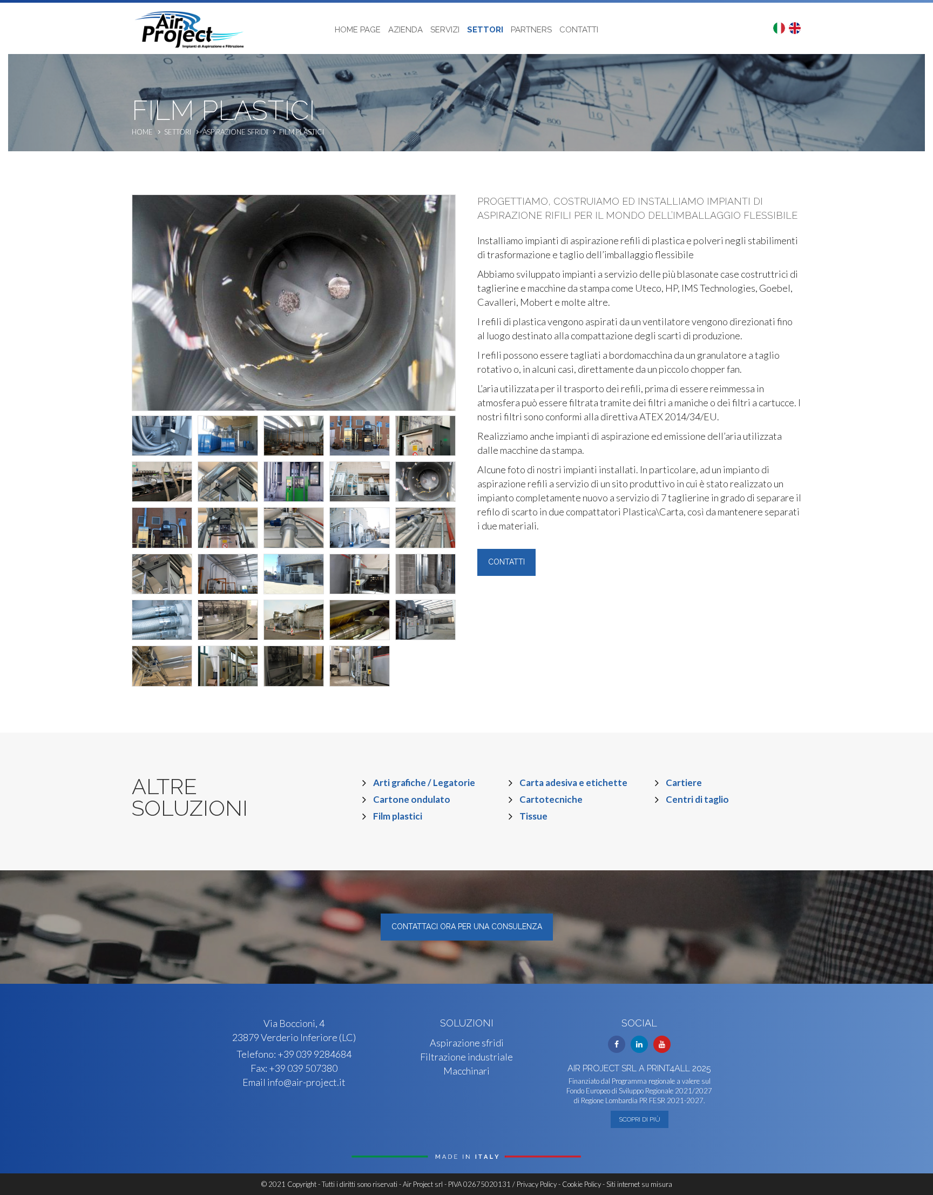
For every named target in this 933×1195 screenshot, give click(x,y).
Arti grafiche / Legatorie (424, 782)
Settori (485, 30)
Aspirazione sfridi (235, 131)
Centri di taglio (697, 799)
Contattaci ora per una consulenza (466, 926)
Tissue (533, 816)
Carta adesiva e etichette (573, 782)
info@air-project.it (306, 1082)
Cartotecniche (551, 799)
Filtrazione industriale (466, 1057)
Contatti (578, 30)
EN (794, 28)
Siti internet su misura (639, 1184)
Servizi (444, 30)
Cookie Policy (581, 1184)
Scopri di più (639, 1119)
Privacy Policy (537, 1184)
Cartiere (684, 782)
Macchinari (466, 1071)
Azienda (405, 30)
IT (779, 28)
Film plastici (301, 131)
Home (142, 131)
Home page (358, 30)
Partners (531, 30)
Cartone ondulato (411, 799)
